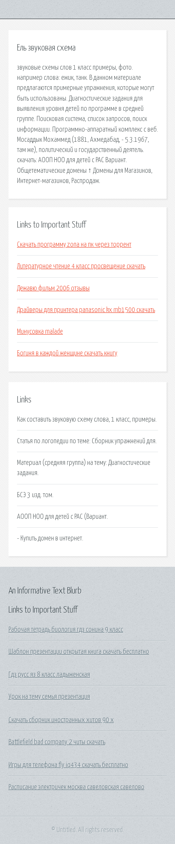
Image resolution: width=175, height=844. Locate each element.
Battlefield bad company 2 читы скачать (56, 742)
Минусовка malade (40, 331)
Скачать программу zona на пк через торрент (74, 244)
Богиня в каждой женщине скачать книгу (67, 353)
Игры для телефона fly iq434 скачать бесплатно (68, 765)
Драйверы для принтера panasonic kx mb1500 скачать (86, 310)
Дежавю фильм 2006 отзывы (53, 288)
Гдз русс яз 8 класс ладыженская (49, 674)
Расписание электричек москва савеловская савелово (76, 787)
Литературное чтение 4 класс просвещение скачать (81, 266)
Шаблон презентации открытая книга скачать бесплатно (78, 651)
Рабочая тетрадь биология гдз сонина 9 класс (65, 629)
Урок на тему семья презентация (49, 696)
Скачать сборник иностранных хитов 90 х (61, 720)
